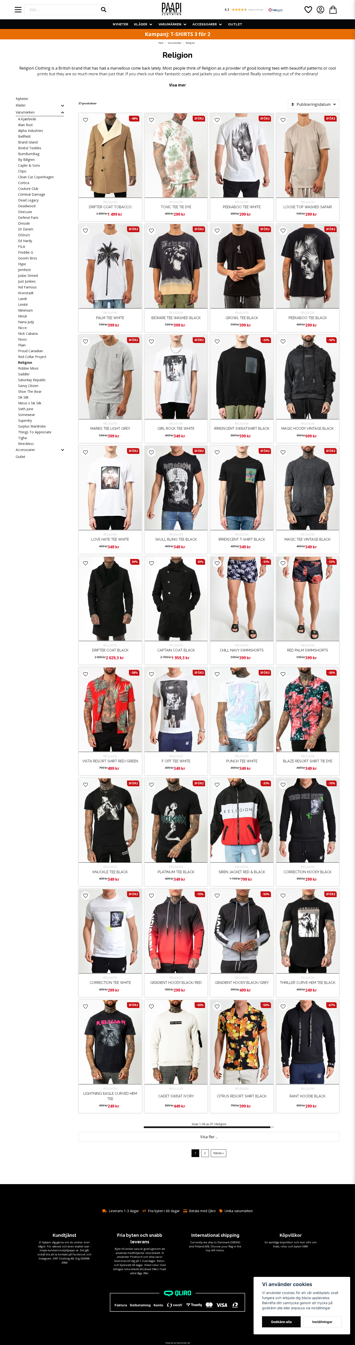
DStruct (24, 235)
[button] (103, 9)
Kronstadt (26, 293)
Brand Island (28, 142)
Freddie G (25, 252)
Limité (23, 304)
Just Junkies (27, 281)
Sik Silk (23, 397)
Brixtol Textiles (29, 148)
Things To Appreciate (34, 432)
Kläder (140, 24)
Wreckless (26, 443)
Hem (160, 42)
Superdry (25, 420)
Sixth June (25, 409)
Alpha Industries (30, 130)
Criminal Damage (31, 194)
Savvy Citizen (28, 385)
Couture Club (28, 188)
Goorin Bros (27, 258)
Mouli (22, 316)
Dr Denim (25, 229)
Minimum (25, 310)
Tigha (22, 438)
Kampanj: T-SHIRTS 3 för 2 (177, 34)
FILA (21, 246)
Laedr (22, 298)
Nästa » (218, 1153)
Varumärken (169, 24)
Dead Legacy (28, 200)
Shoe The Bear (30, 391)
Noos (22, 339)
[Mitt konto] (320, 9)
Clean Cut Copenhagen (36, 177)
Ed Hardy (25, 240)
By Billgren (26, 159)
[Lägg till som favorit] (308, 9)
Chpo (22, 171)
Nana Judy (26, 322)
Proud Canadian (30, 351)
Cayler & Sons (29, 165)
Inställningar (322, 1322)
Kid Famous (27, 287)
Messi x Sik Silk (29, 403)
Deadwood (27, 206)
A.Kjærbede (27, 119)
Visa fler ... (209, 1136)
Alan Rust (25, 124)
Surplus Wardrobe (32, 426)
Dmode (24, 223)
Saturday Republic (32, 380)
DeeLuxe (25, 211)
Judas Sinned (28, 275)
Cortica (23, 182)
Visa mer (177, 85)
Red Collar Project (32, 356)
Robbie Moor (28, 368)
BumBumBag (28, 153)
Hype (22, 264)
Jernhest (24, 269)
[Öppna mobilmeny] (18, 9)
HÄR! (305, 1246)
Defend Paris (28, 217)
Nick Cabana (28, 333)
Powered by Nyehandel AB (177, 1342)
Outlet (235, 24)
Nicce (22, 327)
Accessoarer (204, 24)
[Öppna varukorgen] (333, 9)
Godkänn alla (281, 1322)
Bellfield (24, 136)
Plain (22, 345)
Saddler (24, 374)
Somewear (26, 414)
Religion (25, 362)
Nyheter (120, 24)
